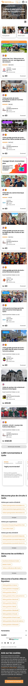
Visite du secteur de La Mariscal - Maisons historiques (13, 388)
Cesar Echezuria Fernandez (13, 396)
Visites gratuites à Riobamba (10, 624)
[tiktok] (14, 643)
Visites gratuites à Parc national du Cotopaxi (14, 596)
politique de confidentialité (9, 668)
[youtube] (8, 643)
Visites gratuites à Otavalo (9, 614)
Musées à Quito (6, 564)
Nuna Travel (9, 201)
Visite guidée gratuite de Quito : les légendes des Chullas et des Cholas (13, 232)
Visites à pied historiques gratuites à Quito (14, 509)
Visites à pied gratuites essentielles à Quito (14, 505)
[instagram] (2, 643)
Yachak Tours (10, 358)
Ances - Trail (10, 279)
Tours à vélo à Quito (7, 528)
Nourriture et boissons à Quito (10, 561)
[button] (8, 32)
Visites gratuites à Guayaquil (10, 588)
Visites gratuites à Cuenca (9, 585)
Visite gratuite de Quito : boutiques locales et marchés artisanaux (12, 99)
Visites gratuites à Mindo (9, 606)
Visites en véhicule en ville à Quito (11, 568)
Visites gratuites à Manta (9, 603)
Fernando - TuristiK (11, 69)
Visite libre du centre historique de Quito (13, 193)
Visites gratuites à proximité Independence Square (14, 536)
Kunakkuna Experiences (12, 108)
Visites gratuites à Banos (9, 592)
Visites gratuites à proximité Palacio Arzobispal (14, 539)
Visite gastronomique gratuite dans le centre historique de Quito (13, 309)
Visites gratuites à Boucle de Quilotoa (12, 621)
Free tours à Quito (10, 6)
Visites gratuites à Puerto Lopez (11, 617)
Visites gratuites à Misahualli (10, 610)
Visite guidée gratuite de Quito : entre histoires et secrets (13, 271)
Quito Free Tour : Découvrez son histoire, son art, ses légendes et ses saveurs (13, 60)
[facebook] (5, 643)
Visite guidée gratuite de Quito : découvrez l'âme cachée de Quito (14, 138)
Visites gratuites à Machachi (10, 599)
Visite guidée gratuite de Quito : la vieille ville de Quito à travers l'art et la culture (13, 349)
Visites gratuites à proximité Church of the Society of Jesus (14, 543)
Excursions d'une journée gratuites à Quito (14, 525)
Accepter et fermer (14, 681)
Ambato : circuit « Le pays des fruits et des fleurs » (12, 426)
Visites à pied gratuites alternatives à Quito (14, 512)
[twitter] (11, 643)
